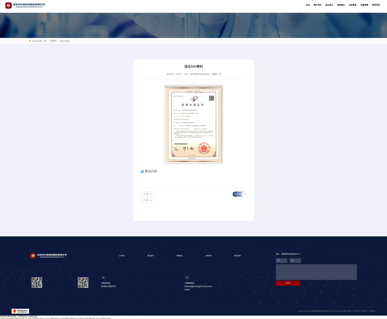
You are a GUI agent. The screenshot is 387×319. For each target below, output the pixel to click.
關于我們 (317, 5)
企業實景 (353, 5)
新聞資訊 (341, 5)
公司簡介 (122, 256)
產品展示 (329, 5)
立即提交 (288, 283)
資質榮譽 (364, 5)
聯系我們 (376, 5)
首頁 (308, 5)
